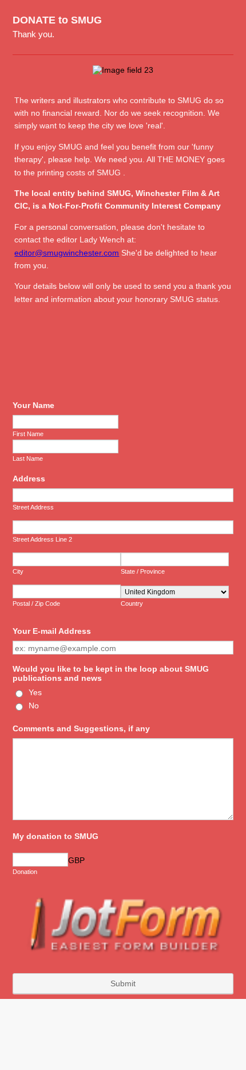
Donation (25, 871)
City (18, 571)
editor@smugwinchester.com (66, 252)
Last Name (28, 458)
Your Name (33, 405)
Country (132, 603)
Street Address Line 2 (42, 539)
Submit (123, 983)
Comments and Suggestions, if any (81, 728)
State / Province (143, 571)
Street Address (33, 507)
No (34, 705)
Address (29, 478)
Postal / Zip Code (36, 603)
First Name (28, 433)
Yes (35, 692)
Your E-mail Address (52, 631)
